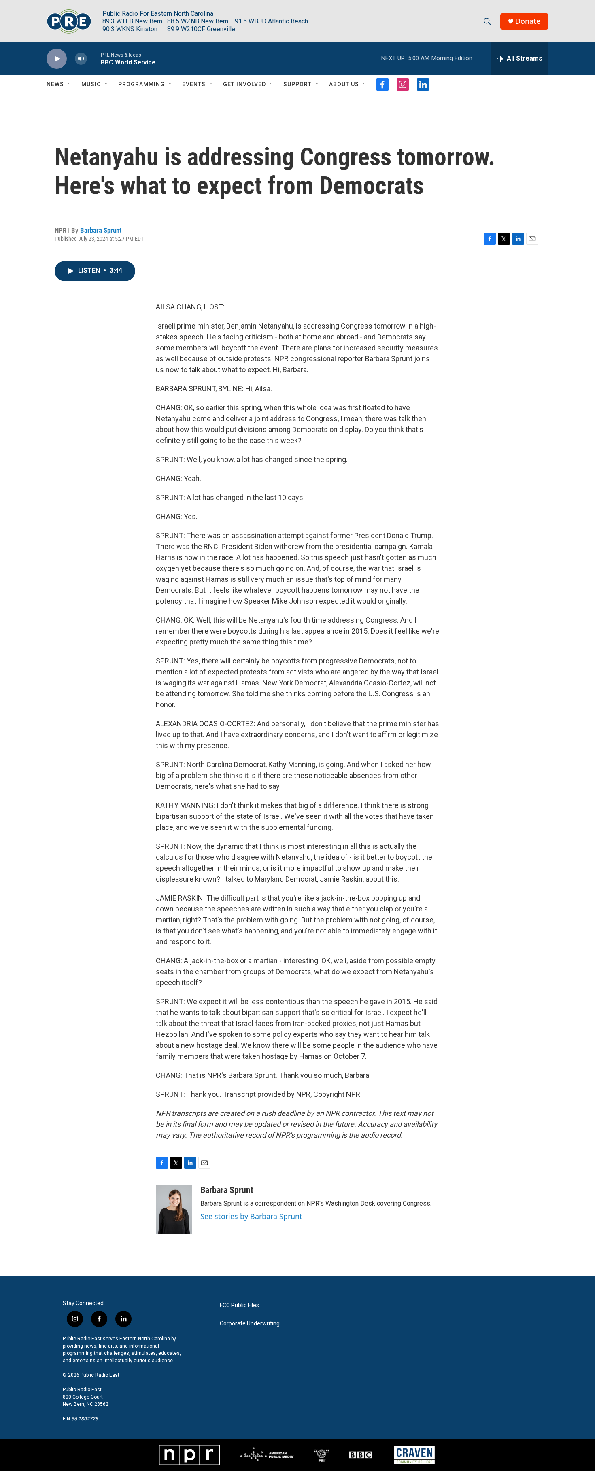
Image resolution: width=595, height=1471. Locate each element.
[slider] (94, 58)
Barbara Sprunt (100, 230)
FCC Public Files (239, 1305)
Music (91, 84)
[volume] (81, 59)
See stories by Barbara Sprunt (251, 1216)
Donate (527, 21)
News (55, 84)
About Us (344, 84)
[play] (56, 59)
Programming (141, 84)
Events (194, 84)
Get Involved (244, 84)
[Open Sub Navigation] (70, 84)
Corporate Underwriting (250, 1324)
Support (297, 84)
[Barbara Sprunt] (174, 1209)
